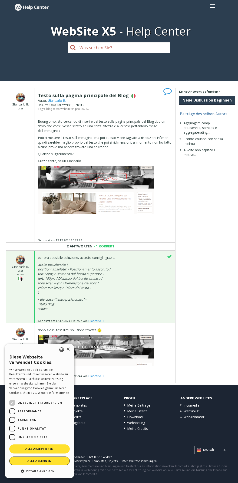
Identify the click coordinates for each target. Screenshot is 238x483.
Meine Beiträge (138, 405)
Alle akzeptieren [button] (39, 449)
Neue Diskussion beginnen (207, 100)
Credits (76, 417)
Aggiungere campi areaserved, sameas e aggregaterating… (200, 128)
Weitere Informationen (53, 393)
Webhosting (136, 423)
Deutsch (208, 450)
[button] (39, 471)
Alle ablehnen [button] (39, 461)
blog (49, 109)
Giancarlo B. (57, 100)
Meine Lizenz (137, 411)
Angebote (78, 423)
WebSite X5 (192, 411)
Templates (79, 405)
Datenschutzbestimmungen (139, 461)
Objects (112, 461)
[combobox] (61, 349)
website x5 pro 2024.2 (74, 109)
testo (56, 109)
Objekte (77, 411)
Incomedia (191, 405)
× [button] (68, 349)
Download (135, 417)
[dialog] (39, 411)
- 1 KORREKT (104, 246)
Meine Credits (137, 428)
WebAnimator (194, 417)
